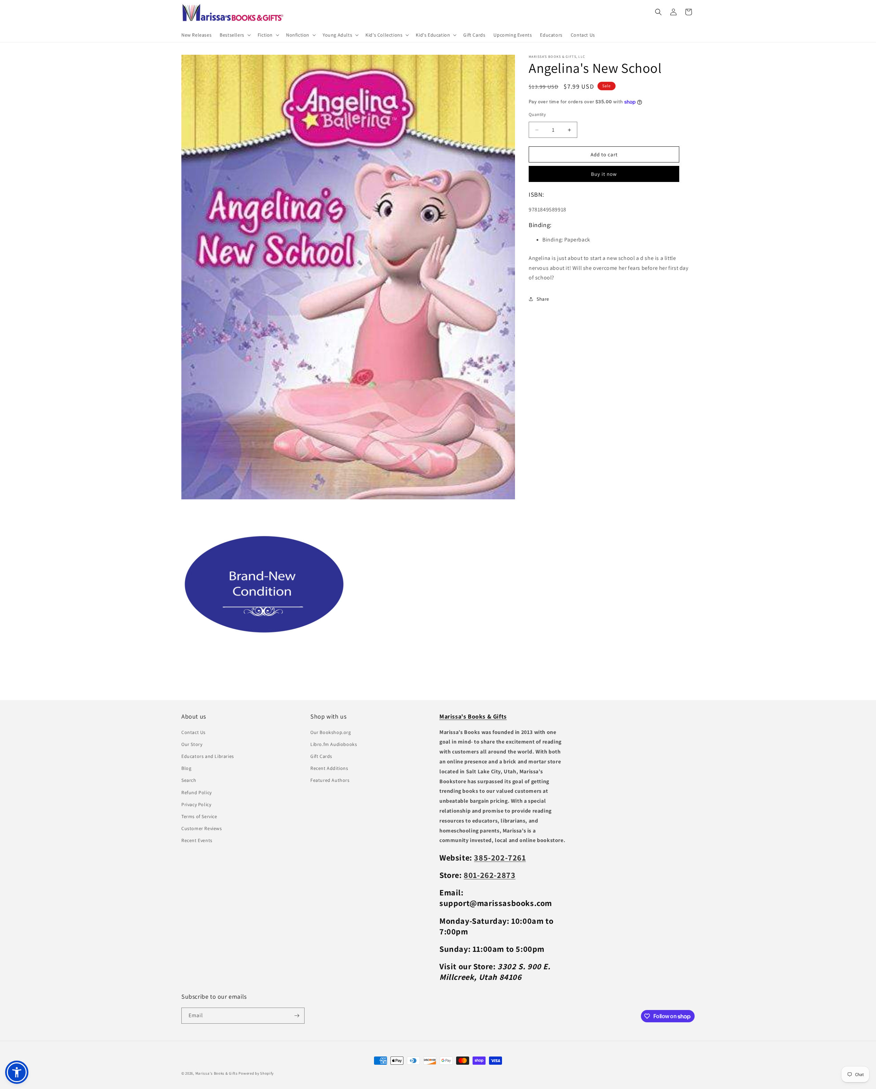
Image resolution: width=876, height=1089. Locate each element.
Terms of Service (199, 816)
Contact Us (193, 732)
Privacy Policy (196, 804)
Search (188, 780)
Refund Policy (196, 792)
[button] (235, 35)
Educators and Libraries (207, 756)
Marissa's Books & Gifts (216, 1073)
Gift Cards (321, 756)
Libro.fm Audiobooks (333, 744)
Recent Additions (329, 768)
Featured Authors (330, 780)
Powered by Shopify (256, 1073)
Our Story (191, 744)
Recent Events (196, 840)
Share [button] (543, 299)
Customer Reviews (201, 828)
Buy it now (604, 174)
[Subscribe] (296, 1016)
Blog (186, 768)
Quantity (537, 114)
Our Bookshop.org (330, 732)
